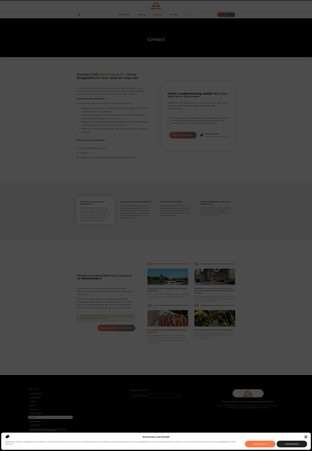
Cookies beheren (292, 444)
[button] (306, 437)
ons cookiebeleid (221, 442)
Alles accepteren (260, 444)
